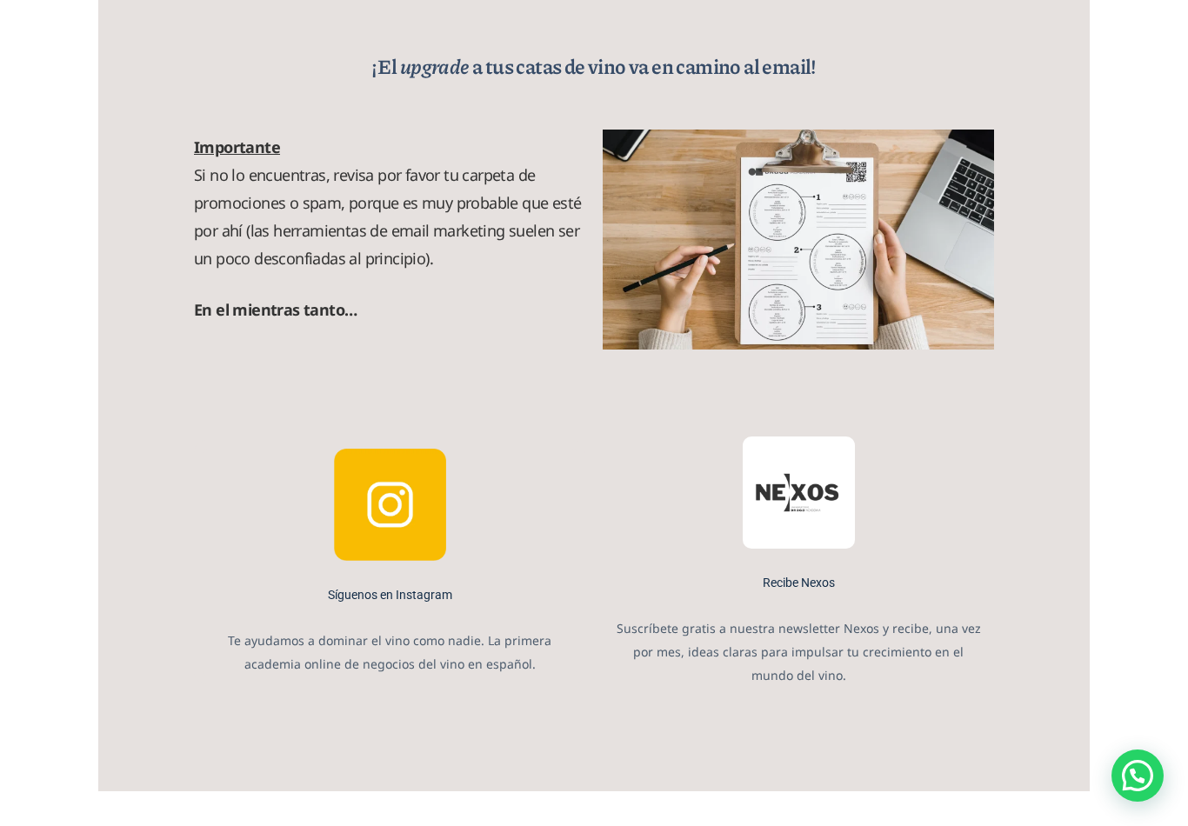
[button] (1137, 775)
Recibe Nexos (799, 583)
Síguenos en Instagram (390, 595)
